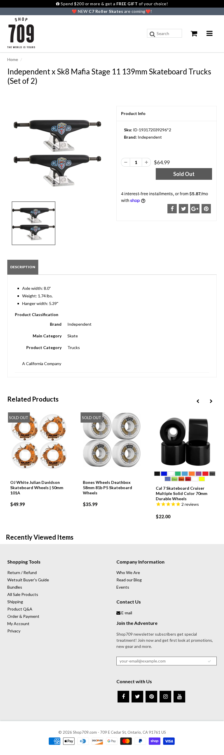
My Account (18, 623)
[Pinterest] (151, 696)
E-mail (126, 612)
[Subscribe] (209, 661)
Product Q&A (19, 608)
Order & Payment (23, 616)
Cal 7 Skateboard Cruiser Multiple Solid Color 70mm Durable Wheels (181, 493)
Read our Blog (129, 579)
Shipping (15, 601)
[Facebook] (123, 696)
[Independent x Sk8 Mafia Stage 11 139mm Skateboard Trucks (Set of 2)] (57, 152)
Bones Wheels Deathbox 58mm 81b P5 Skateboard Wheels (107, 487)
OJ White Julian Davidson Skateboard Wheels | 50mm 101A (36, 487)
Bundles (14, 587)
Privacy (13, 630)
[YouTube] (179, 696)
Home (12, 59)
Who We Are (128, 572)
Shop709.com (85, 732)
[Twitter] (137, 696)
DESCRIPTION (22, 267)
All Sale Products (22, 594)
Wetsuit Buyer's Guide (28, 579)
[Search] (152, 34)
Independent (150, 137)
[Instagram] (165, 696)
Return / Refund (22, 572)
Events (122, 587)
